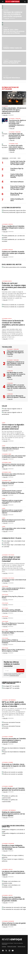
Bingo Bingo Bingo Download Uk (16, 194)
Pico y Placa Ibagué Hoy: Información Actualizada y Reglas (13, 632)
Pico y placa (5, 586)
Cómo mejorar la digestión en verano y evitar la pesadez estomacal (13, 427)
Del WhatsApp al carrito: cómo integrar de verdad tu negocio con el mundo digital (16, 375)
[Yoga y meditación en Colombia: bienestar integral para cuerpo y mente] (14, 216)
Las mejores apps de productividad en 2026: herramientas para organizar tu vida (16, 136)
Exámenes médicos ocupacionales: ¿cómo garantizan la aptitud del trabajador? (12, 502)
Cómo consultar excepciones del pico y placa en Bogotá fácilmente (13, 588)
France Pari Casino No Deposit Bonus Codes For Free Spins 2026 (17, 187)
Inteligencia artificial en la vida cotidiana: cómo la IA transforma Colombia (15, 363)
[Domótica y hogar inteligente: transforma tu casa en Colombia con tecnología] (14, 835)
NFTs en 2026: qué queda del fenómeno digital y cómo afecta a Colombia (14, 704)
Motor (10, 281)
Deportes (10, 224)
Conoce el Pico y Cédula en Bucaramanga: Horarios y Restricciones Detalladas (13, 641)
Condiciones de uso (14, 675)
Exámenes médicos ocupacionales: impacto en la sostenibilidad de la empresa (12, 511)
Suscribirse (20, 670)
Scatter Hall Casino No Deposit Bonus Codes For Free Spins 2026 (17, 163)
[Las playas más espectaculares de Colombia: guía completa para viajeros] (14, 861)
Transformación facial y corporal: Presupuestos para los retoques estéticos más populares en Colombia (13, 492)
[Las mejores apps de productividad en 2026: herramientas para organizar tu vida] (4, 134)
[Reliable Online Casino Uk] (14, 43)
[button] (3, 1)
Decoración (11, 843)
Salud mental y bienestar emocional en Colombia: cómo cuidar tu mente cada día (13, 466)
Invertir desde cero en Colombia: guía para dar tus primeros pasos (13, 789)
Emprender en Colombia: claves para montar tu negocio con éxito (13, 765)
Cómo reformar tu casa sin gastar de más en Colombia (14, 924)
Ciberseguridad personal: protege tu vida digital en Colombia (15, 352)
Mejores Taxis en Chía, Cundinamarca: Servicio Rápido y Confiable (13, 650)
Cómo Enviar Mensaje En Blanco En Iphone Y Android (16, 396)
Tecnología (18, 118)
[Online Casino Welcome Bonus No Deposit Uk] (14, 58)
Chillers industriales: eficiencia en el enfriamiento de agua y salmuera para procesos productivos (14, 110)
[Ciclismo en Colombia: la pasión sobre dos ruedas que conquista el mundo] (14, 241)
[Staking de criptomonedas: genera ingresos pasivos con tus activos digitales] (14, 802)
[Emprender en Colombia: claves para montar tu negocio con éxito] (14, 754)
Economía (6, 10)
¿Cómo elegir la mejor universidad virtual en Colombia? (11, 559)
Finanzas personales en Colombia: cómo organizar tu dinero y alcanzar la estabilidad (14, 740)
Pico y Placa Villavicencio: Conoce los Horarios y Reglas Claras (13, 624)
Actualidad (5, 106)
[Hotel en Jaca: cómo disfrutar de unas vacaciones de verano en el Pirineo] (14, 28)
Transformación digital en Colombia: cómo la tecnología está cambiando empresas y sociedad (17, 123)
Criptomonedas (12, 810)
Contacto (4, 946)
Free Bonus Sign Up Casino (16, 169)
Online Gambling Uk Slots (16, 199)
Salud (16, 143)
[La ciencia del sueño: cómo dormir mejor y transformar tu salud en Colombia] (4, 146)
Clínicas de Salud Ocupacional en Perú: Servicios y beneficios (13, 520)
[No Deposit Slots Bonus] (14, 73)
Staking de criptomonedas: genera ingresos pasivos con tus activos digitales (13, 813)
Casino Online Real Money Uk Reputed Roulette (16, 175)
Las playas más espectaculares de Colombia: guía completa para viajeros (13, 873)
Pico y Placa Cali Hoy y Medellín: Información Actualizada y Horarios (12, 610)
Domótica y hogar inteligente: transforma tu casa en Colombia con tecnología (13, 847)
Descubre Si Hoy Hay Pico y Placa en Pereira (12, 597)
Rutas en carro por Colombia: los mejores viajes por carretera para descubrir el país (14, 286)
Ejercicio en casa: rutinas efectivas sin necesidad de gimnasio (13, 474)
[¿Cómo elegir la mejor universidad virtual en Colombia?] (14, 547)
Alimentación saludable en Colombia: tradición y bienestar (13, 483)
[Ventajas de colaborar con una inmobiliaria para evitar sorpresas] (14, 12)
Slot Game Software (17, 182)
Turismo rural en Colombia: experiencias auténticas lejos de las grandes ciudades (13, 899)
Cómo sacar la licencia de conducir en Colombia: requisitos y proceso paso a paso (13, 324)
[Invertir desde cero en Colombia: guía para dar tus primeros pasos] (14, 778)
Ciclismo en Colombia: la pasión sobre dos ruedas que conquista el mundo (13, 253)
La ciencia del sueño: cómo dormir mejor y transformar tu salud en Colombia (16, 148)
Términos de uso (21, 946)
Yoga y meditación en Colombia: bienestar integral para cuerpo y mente (13, 227)
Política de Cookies (11, 946)
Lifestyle (6, 27)
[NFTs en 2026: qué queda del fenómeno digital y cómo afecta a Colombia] (14, 692)
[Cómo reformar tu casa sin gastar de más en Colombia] (14, 913)
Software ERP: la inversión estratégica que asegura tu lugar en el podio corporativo (16, 386)
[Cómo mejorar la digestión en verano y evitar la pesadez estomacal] (14, 414)
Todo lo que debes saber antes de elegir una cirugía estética (14, 529)
